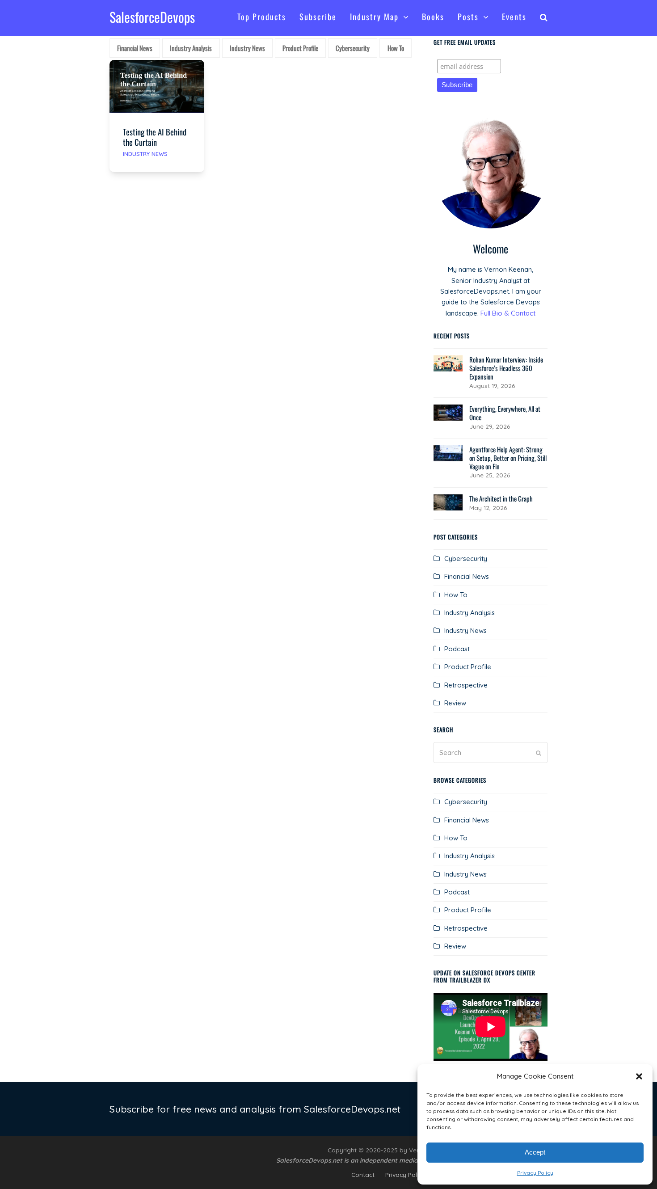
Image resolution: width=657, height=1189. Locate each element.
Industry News (145, 153)
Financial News (466, 576)
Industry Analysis (469, 612)
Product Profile (467, 666)
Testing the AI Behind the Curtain (154, 137)
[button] (639, 1076)
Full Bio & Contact (507, 313)
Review (455, 703)
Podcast (457, 649)
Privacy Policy (535, 1172)
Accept (535, 1152)
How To (455, 594)
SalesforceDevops (152, 17)
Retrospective (466, 685)
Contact (363, 1174)
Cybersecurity (465, 558)
